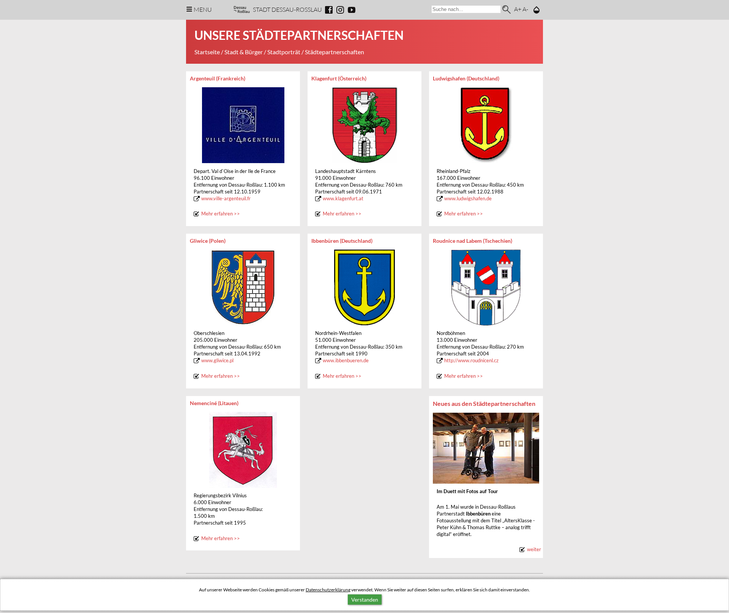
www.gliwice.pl (217, 360)
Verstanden (364, 599)
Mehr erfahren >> (220, 214)
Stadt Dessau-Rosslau (287, 9)
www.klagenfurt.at (343, 198)
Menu (203, 9)
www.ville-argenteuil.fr (226, 198)
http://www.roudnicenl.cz (471, 360)
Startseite (207, 51)
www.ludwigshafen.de (468, 198)
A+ (517, 9)
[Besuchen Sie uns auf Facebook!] (328, 9)
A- (525, 9)
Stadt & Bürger (243, 51)
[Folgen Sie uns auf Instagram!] (340, 9)
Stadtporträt (283, 51)
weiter (534, 549)
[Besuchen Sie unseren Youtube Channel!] (351, 9)
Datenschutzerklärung (328, 590)
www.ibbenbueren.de (346, 360)
